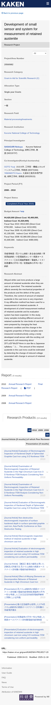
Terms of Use (8, 687)
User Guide (7, 673)
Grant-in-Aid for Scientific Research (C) (21, 78)
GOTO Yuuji (9, 167)
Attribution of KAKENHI (12, 692)
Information (7, 668)
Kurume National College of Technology (22, 133)
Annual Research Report (20, 384)
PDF (28, 388)
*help (22, 211)
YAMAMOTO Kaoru (13, 173)
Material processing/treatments (18, 119)
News (4, 682)
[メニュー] (48, 3)
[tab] (27, 418)
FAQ (4, 677)
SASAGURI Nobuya (13, 147)
